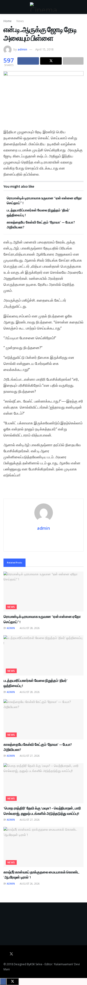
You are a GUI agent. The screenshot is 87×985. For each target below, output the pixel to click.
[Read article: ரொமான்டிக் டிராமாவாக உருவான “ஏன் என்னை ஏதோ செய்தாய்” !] (43, 592)
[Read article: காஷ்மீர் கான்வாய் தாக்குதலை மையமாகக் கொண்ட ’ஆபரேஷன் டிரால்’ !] (43, 847)
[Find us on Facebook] (4, 954)
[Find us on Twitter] (11, 954)
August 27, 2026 (29, 755)
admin (22, 49)
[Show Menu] (5, 7)
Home (7, 21)
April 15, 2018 (44, 49)
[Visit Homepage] (43, 7)
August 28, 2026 (29, 628)
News (20, 21)
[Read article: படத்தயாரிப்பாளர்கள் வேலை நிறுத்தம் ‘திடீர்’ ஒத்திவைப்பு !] (43, 655)
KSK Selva (36, 964)
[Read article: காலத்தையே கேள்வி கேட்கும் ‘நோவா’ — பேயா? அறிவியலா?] (43, 719)
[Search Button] (82, 7)
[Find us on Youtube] (17, 954)
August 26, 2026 (29, 883)
